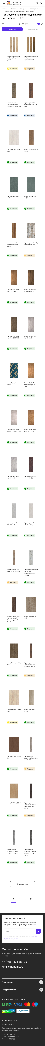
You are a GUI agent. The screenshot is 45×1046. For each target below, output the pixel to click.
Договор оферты (8, 1024)
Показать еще (22, 884)
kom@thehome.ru (12, 966)
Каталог (13, 9)
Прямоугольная (35, 9)
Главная (4, 9)
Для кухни (23, 9)
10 (31, 899)
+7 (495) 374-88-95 (14, 961)
